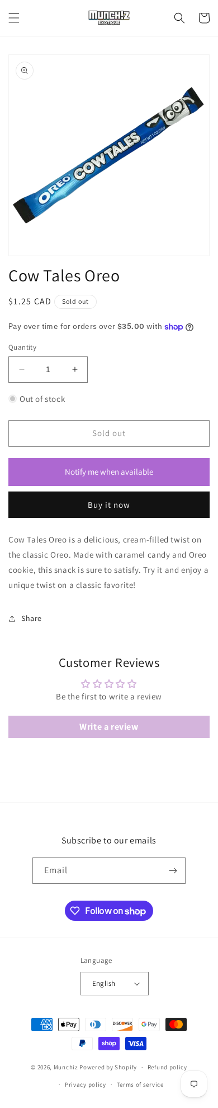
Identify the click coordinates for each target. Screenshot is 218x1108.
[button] (14, 18)
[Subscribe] (172, 870)
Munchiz (66, 1067)
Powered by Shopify (108, 1067)
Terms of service (140, 1084)
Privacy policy (85, 1084)
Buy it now (109, 504)
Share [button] (31, 618)
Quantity (22, 347)
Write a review (108, 727)
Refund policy (167, 1067)
